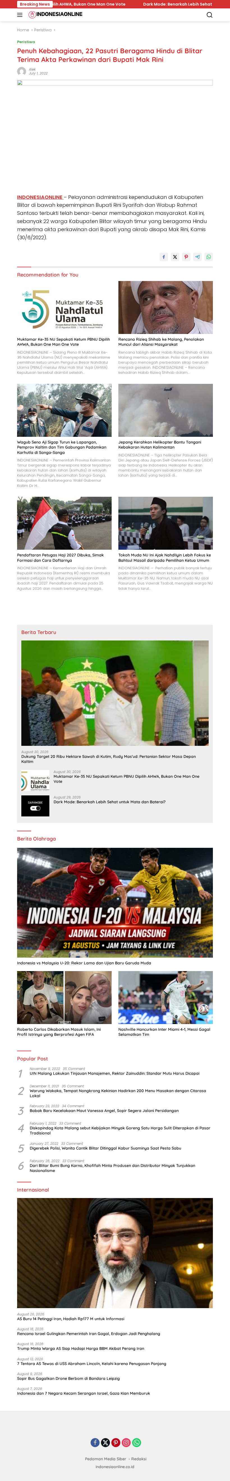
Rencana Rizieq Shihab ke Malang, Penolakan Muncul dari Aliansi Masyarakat (161, 342)
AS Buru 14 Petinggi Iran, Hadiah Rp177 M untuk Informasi (70, 1318)
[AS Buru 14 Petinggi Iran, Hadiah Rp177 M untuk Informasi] (115, 1253)
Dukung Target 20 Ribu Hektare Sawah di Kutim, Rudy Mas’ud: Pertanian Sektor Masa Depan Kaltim (108, 759)
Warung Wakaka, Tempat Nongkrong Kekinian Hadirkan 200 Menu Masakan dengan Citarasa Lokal (118, 1093)
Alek (32, 69)
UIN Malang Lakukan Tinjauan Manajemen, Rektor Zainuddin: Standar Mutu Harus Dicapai (114, 1073)
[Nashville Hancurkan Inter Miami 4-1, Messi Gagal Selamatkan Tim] (165, 997)
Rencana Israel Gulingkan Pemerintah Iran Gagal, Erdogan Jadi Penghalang (88, 1333)
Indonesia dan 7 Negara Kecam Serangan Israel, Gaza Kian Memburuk (83, 1393)
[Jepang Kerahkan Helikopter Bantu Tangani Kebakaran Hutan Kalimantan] (165, 410)
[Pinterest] (115, 1443)
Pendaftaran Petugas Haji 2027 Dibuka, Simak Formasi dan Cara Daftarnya (60, 558)
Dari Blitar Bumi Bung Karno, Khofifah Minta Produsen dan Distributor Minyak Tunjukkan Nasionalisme (112, 1168)
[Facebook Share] (164, 257)
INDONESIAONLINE (40, 197)
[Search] (209, 15)
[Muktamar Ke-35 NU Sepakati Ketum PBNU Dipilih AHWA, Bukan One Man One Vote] (64, 307)
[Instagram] (126, 1443)
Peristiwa (26, 42)
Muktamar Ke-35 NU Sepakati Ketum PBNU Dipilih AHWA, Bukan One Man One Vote (63, 342)
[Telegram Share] (197, 257)
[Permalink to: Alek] (21, 71)
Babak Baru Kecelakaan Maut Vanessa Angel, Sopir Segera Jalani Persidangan (104, 1110)
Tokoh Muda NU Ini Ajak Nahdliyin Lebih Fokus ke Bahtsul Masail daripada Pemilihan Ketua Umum (164, 558)
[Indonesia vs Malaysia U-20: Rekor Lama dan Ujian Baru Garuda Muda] (115, 903)
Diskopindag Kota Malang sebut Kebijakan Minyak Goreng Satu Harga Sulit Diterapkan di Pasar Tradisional (120, 1130)
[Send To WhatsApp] (208, 257)
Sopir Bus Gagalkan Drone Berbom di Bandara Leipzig (68, 1378)
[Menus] (21, 15)
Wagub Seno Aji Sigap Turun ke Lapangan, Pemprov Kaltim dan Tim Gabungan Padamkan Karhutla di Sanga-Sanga (61, 447)
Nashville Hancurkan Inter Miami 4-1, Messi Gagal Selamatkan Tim (164, 1032)
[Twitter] (105, 1443)
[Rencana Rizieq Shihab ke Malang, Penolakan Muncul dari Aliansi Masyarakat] (165, 307)
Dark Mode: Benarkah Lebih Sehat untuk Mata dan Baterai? (112, 4)
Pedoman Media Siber (105, 1458)
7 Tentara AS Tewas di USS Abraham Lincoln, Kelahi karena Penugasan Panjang (91, 1363)
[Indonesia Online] (55, 15)
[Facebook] (95, 1443)
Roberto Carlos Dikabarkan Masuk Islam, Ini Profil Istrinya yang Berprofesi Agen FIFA (59, 1032)
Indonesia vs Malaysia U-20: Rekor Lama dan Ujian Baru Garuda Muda (84, 962)
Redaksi (138, 1458)
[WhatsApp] (136, 1443)
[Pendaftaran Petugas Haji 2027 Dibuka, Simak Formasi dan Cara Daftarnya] (64, 523)
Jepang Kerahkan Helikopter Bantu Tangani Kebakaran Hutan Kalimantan (159, 445)
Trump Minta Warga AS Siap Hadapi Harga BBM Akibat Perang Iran (80, 1348)
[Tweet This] (175, 257)
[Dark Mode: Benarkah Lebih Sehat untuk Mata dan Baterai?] (35, 805)
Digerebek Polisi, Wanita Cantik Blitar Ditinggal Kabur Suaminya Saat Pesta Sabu (105, 1148)
